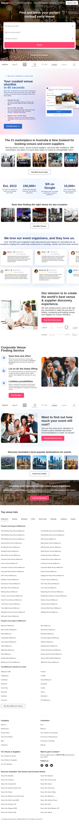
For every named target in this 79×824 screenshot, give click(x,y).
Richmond (4, 684)
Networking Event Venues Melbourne (52, 592)
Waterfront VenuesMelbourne (50, 662)
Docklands (44, 684)
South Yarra (4, 688)
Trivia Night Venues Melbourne (10, 608)
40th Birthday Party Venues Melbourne (52, 535)
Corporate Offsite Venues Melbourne (52, 567)
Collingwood (4, 675)
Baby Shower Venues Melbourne (51, 543)
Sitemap (42, 745)
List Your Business (41, 3)
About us (3, 724)
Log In (54, 3)
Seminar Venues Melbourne (49, 600)
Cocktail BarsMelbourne (8, 638)
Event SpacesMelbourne (8, 642)
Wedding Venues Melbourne (49, 612)
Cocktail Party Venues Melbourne (51, 559)
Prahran (43, 671)
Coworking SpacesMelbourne (50, 638)
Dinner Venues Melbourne (49, 571)
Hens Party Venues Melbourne (50, 583)
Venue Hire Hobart (6, 792)
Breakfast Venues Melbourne (10, 551)
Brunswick (4, 692)
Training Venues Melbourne (49, 604)
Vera (41, 724)
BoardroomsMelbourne (48, 629)
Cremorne (4, 700)
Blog (2, 741)
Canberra (63, 519)
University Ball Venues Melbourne (51, 608)
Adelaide (53, 519)
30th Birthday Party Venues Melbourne (12, 535)
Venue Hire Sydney (46, 812)
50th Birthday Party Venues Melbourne (12, 539)
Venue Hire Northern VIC (8, 804)
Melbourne (4, 519)
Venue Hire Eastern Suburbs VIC (11, 788)
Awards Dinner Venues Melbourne (11, 543)
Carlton (43, 688)
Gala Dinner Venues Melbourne (10, 583)
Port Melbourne (45, 700)
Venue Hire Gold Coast (47, 788)
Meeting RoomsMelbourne (49, 646)
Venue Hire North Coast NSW (10, 800)
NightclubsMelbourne (7, 650)
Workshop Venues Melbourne (10, 616)
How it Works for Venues (8, 756)
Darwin (73, 519)
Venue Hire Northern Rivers (48, 800)
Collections (4, 745)
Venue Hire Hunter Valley (48, 792)
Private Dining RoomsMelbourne (51, 650)
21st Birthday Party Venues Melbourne (52, 531)
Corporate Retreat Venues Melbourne (12, 571)
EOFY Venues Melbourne (8, 575)
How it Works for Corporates (49, 733)
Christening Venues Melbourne (50, 555)
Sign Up (62, 3)
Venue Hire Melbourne (47, 796)
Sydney (14, 519)
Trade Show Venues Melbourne (10, 604)
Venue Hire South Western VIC (49, 808)
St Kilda (43, 675)
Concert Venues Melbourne (9, 563)
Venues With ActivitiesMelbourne (51, 658)
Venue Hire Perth (45, 804)
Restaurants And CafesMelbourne (51, 654)
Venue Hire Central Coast (48, 780)
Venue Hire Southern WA (8, 812)
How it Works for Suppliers (9, 760)
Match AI (43, 728)
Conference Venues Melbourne (50, 563)
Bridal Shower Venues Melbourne (51, 551)
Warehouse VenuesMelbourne (10, 662)
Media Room (5, 728)
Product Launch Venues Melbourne (11, 596)
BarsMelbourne (45, 625)
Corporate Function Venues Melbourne (13, 567)
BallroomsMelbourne (7, 625)
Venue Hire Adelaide (7, 776)
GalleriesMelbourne (47, 642)
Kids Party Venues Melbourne (10, 587)
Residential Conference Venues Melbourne (54, 596)
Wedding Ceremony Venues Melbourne (13, 612)
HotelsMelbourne (6, 646)
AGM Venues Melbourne (48, 539)
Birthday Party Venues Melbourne (51, 547)
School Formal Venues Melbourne (11, 600)
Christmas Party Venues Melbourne (12, 559)
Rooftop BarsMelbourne (8, 658)
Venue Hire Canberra (7, 780)
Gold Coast (42, 519)
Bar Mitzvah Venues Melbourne (10, 547)
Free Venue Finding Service (48, 737)
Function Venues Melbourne (49, 579)
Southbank (4, 680)
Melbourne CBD (6, 671)
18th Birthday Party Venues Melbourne (12, 531)
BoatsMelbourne (6, 634)
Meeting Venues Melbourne (9, 592)
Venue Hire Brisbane (46, 776)
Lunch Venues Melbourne (48, 587)
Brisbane (24, 519)
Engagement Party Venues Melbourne (52, 575)
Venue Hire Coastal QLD (8, 784)
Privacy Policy (5, 733)
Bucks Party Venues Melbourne (10, 555)
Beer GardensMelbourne (8, 629)
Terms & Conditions (7, 737)
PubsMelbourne (6, 654)
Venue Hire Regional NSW (9, 808)
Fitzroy (43, 692)
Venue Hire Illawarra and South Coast (12, 796)
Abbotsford (44, 696)
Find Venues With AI (25, 3)
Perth (33, 519)
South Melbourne (46, 680)
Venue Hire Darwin (46, 784)
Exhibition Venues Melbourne (10, 579)
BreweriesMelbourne (47, 634)
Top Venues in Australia (47, 741)
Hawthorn (4, 696)
